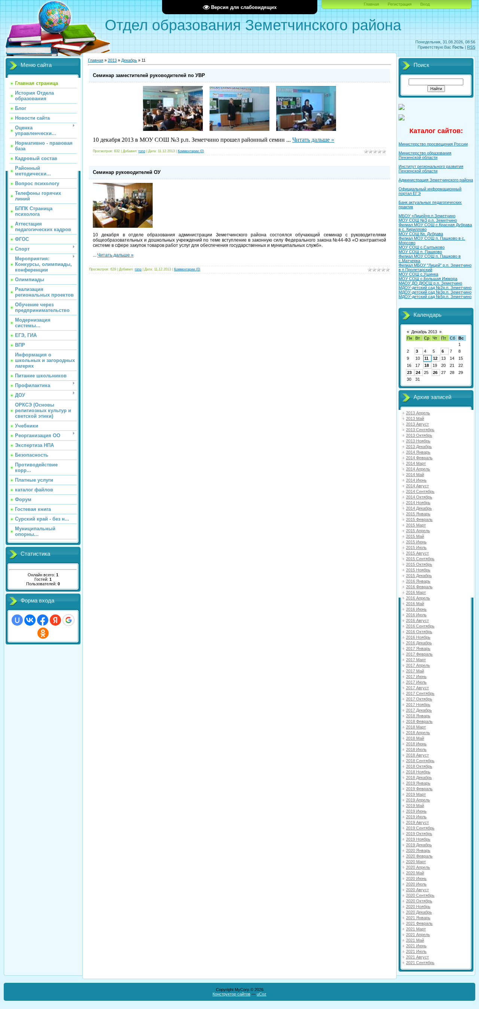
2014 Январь (418, 452)
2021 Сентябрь (420, 962)
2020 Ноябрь (418, 906)
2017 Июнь (416, 676)
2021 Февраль (419, 923)
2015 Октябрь (419, 564)
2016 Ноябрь (418, 637)
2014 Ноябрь (418, 502)
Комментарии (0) (191, 151)
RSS (471, 47)
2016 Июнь (416, 609)
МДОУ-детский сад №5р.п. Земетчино (435, 296)
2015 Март (416, 525)
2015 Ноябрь (418, 570)
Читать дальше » (313, 140)
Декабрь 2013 (424, 331)
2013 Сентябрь (420, 429)
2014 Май (415, 474)
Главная (371, 4)
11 (426, 358)
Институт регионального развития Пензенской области (431, 168)
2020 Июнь (416, 878)
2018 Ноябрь (418, 772)
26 (435, 372)
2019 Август (417, 822)
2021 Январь (418, 918)
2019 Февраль (419, 788)
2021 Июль (416, 951)
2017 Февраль (419, 654)
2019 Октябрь (419, 833)
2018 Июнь (416, 744)
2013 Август (417, 424)
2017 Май (415, 671)
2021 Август (417, 957)
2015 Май (415, 536)
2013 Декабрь (419, 446)
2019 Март (416, 794)
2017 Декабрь (419, 710)
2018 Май (415, 738)
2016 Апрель (418, 598)
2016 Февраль (419, 587)
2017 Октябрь (419, 699)
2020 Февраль (419, 856)
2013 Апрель (418, 413)
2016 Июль (416, 615)
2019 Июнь (416, 811)
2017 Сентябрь (420, 693)
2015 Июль (416, 547)
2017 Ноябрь (418, 704)
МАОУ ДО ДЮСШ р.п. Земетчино (430, 283)
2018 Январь (418, 716)
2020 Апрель (418, 867)
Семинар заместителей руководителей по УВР (149, 75)
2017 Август (417, 688)
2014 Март (416, 463)
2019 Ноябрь (418, 839)
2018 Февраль (419, 721)
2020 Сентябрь (420, 895)
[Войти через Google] (68, 620)
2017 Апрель (418, 665)
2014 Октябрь (419, 497)
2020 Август (417, 889)
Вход (425, 4)
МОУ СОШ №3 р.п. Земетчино (428, 220)
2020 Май (415, 873)
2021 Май (415, 940)
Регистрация (400, 4)
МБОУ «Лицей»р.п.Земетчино (427, 216)
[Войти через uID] (17, 620)
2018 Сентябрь (420, 760)
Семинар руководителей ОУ (127, 172)
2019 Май (415, 805)
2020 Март (416, 861)
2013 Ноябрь (418, 441)
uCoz (261, 994)
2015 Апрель (418, 530)
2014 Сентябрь (420, 491)
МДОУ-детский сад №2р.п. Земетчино (435, 287)
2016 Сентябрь (420, 626)
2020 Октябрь (419, 901)
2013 (112, 60)
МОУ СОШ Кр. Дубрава (421, 233)
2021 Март (416, 929)
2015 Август (417, 553)
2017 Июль (416, 682)
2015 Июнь (416, 542)
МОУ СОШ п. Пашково (420, 251)
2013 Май (415, 418)
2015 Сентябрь (420, 558)
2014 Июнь (416, 480)
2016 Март (416, 592)
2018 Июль (416, 749)
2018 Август (417, 755)
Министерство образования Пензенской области (425, 155)
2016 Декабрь (419, 643)
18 (426, 365)
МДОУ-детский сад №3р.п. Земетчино (435, 292)
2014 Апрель (418, 469)
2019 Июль (416, 817)
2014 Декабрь (419, 508)
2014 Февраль (419, 458)
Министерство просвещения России (433, 144)
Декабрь (129, 60)
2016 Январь (418, 581)
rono (141, 151)
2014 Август (417, 486)
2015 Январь (418, 514)
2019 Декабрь (419, 845)
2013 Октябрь (419, 435)
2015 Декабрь (419, 575)
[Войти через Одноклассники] (43, 633)
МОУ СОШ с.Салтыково (422, 247)
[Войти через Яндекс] (55, 620)
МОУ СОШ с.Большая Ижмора (428, 278)
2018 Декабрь (419, 777)
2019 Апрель (418, 800)
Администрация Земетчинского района (436, 180)
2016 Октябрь (419, 631)
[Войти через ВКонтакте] (30, 620)
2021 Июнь (416, 946)
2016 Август (417, 620)
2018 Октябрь (419, 766)
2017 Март (416, 659)
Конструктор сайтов (231, 994)
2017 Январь (418, 648)
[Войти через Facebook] (42, 620)
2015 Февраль (419, 519)
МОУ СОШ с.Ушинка (418, 274)
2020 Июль (416, 884)
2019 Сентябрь (420, 828)
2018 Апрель (418, 732)
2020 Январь (418, 850)
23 (409, 372)
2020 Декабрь (419, 912)
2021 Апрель (418, 934)
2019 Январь (418, 783)
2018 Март (416, 727)
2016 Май (415, 603)
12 (435, 358)
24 (418, 372)
